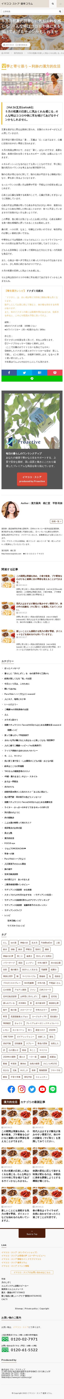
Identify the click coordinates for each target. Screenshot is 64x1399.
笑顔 (20, 963)
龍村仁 (38, 949)
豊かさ (22, 1057)
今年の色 (41, 983)
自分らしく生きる (30, 969)
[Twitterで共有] (24, 373)
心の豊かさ (13, 1050)
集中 (5, 1010)
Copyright (44, 1308)
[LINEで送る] (32, 379)
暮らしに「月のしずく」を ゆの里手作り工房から (26, 673)
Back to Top (32, 1234)
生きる (6, 1070)
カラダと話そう (11, 719)
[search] (60, 11)
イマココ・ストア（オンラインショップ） (19, 1252)
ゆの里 (14, 942)
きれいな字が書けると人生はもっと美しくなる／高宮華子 (29, 740)
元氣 (15, 1070)
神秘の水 (24, 942)
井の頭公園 (56, 963)
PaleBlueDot (46, 942)
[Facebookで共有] (9, 373)
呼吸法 (29, 949)
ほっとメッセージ (12, 668)
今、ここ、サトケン (13, 756)
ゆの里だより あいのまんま (17, 879)
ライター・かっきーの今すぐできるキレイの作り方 (26, 807)
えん (6, 714)
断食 (5, 1077)
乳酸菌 (44, 969)
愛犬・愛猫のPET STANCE (13, 1292)
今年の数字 (42, 963)
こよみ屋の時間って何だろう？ (18, 822)
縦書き (54, 969)
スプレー (30, 1043)
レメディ (30, 963)
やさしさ (24, 1070)
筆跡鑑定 (7, 1023)
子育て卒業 (15, 1077)
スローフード (26, 1010)
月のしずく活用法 (43, 956)
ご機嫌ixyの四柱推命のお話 (16, 709)
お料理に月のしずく (29, 996)
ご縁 (58, 942)
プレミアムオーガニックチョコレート (42, 1023)
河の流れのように (12, 812)
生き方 (35, 942)
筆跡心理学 (8, 976)
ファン (33, 989)
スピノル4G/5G (50, 1063)
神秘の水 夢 (8, 956)
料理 (5, 1016)
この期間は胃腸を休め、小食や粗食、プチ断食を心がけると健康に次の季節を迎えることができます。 (39, 579)
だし (5, 942)
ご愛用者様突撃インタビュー (17, 884)
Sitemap (19, 1308)
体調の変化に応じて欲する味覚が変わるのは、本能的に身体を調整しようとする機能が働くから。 (46, 1175)
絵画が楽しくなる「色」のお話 (18, 678)
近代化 (54, 996)
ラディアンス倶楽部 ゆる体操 (18, 889)
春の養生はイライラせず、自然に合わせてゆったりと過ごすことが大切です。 (46, 1213)
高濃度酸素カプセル (19, 1016)
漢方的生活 (22, 45)
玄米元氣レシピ (14, 920)
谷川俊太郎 (40, 1003)
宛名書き (54, 1016)
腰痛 (47, 949)
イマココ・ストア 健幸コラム (14, 1262)
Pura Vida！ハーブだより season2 (19, 694)
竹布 (3, 1279)
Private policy (31, 1308)
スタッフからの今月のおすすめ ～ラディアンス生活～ (28, 895)
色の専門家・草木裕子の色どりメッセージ (22, 797)
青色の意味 (42, 1043)
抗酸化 (44, 996)
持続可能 (7, 1043)
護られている (9, 1003)
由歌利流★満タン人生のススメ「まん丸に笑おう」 (26, 792)
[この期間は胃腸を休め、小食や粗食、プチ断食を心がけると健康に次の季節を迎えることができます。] (8, 581)
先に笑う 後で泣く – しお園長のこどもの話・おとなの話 (28, 761)
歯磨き (29, 956)
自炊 (5, 969)
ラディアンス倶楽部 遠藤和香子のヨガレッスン (25, 905)
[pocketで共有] (55, 373)
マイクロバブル (29, 976)
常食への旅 (9, 853)
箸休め (23, 1063)
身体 (34, 1070)
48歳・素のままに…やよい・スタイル (20, 776)
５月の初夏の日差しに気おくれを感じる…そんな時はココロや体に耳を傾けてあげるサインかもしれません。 (16, 1175)
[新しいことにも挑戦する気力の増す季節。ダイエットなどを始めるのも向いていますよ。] (8, 636)
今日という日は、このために (17, 683)
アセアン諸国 (20, 989)
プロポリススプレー (12, 983)
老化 (51, 1036)
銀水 (5, 949)
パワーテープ (9, 963)
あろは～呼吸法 (11, 781)
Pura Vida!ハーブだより (15, 859)
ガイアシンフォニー (25, 1036)
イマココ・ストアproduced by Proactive (32, 479)
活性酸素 (18, 1043)
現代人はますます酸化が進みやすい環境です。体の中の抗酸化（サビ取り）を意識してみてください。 (39, 606)
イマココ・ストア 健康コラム (39, 1393)
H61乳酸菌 (29, 983)
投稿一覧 (55, 521)
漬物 (13, 949)
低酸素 (43, 1057)
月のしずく (6, 1282)
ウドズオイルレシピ (16, 925)
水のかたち (9, 786)
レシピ (7, 915)
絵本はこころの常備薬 (14, 766)
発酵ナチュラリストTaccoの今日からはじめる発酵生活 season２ (32, 725)
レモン (6, 1030)
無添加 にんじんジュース (12, 1289)
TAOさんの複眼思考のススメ (17, 771)
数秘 (5, 1063)
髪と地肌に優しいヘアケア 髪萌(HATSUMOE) (21, 1296)
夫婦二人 (42, 1036)
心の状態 (7, 989)
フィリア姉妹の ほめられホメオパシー (21, 750)
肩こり (20, 956)
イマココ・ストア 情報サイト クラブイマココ (21, 1259)
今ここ (33, 1050)
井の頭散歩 (9, 817)
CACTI (4, 1299)
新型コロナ (40, 1030)
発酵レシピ (12, 730)
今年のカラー (41, 1010)
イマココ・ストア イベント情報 (15, 1266)
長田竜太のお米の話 (13, 828)
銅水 (20, 949)
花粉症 (57, 976)
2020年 (52, 1030)
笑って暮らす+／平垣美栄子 (16, 735)
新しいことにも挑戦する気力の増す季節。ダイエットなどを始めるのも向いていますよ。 (15, 1215)
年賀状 (14, 1063)
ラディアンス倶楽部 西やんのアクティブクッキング (26, 900)
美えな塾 (8, 833)
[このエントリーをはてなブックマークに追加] (39, 373)
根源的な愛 (54, 1003)
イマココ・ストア (21, 1327)
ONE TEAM (8, 1036)
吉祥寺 (54, 1010)
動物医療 (43, 1070)
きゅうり (18, 1023)
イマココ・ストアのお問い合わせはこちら (32, 1272)
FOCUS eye (9, 843)
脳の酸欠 (14, 969)
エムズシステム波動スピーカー (15, 1286)
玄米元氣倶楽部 (11, 874)
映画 (24, 1050)
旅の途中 (8, 869)
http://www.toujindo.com (11, 553)
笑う (30, 1030)
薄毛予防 (28, 1077)
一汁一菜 (33, 1057)
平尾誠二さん (55, 983)
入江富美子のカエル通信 (15, 864)
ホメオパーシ (18, 1030)
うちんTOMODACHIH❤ (15, 848)
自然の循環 (34, 1063)
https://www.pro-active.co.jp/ (19, 1377)
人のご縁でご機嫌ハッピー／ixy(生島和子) (22, 745)
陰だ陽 (14, 1010)
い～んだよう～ (11, 704)
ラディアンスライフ (13, 910)
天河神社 (22, 1003)
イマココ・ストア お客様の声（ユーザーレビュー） (23, 1255)
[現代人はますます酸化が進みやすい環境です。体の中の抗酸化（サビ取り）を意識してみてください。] (8, 608)
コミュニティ (41, 1077)
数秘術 (42, 976)
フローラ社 (55, 1070)
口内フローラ (45, 989)
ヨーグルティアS (39, 1016)
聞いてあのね (10, 689)
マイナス (43, 1050)
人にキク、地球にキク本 (15, 699)
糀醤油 (53, 1057)
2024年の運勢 (9, 1057)
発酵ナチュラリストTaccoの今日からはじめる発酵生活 (28, 802)
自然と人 (55, 1043)
